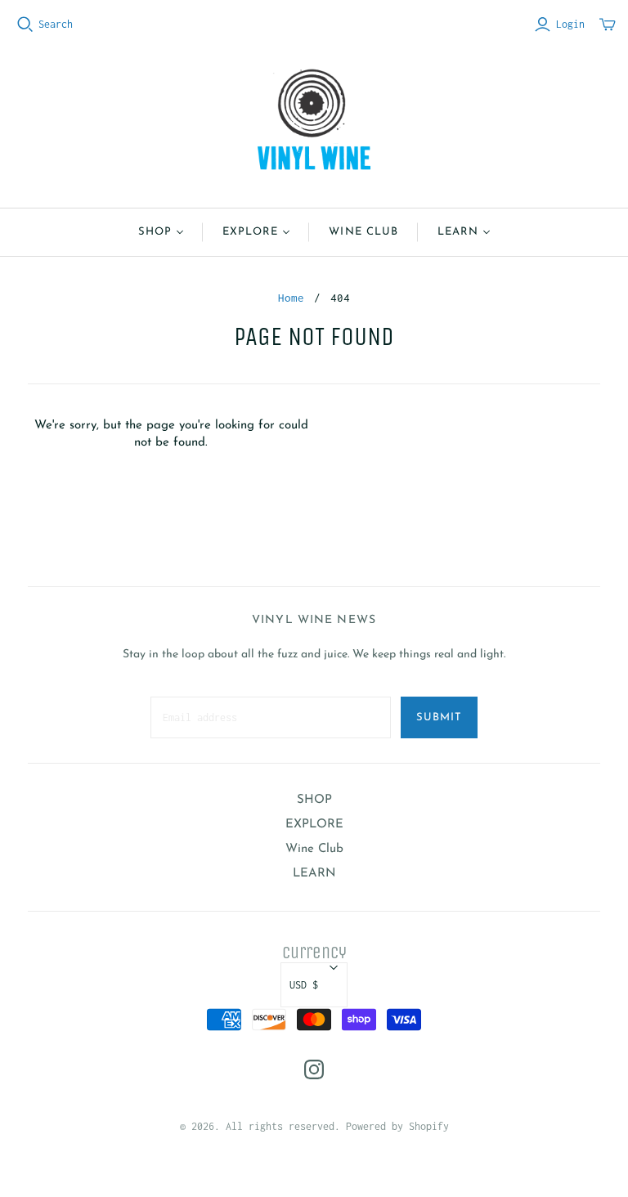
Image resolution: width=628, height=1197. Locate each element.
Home (291, 297)
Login (570, 24)
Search (55, 24)
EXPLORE (250, 231)
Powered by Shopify (397, 1126)
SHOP (155, 231)
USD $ (303, 985)
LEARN (457, 231)
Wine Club (363, 231)
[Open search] (25, 24)
